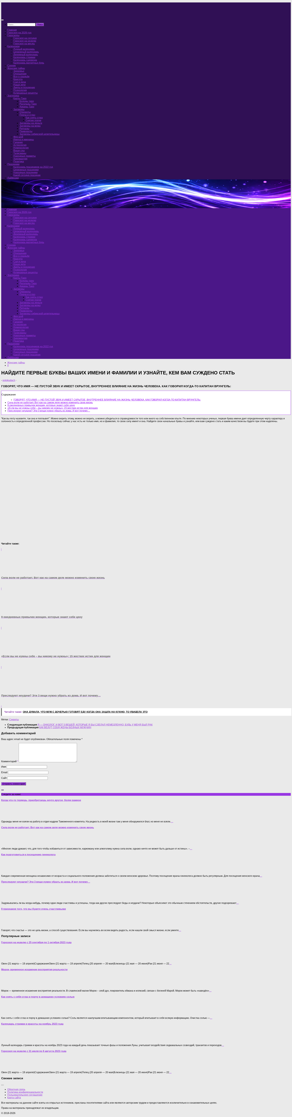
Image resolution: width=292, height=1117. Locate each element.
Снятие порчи (33, 120)
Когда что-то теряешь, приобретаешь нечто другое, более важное (41, 800)
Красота (18, 79)
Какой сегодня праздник (26, 175)
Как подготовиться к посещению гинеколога (28, 854)
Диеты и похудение (24, 87)
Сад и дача (19, 82)
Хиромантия (20, 158)
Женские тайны (16, 68)
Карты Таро (19, 98)
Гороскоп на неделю (24, 41)
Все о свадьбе (21, 76)
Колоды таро (26, 101)
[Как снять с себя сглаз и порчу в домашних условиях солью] (7, 1012)
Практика (18, 161)
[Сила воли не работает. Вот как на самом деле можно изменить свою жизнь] (7, 843)
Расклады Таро (28, 104)
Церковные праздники (26, 169)
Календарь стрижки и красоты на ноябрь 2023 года (32, 1024)
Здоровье (18, 71)
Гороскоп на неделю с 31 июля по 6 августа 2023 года (33, 1051)
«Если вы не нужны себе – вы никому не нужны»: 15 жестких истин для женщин (52, 408)
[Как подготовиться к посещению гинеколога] (7, 870)
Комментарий (9, 761)
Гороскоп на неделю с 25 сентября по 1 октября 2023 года (36, 942)
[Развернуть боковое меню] (2, 789)
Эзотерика (13, 95)
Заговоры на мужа (29, 126)
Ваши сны (19, 150)
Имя (3, 766)
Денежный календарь (25, 54)
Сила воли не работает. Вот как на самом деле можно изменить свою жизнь (50, 402)
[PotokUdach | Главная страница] (34, 14)
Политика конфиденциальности (25, 1092)
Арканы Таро (26, 106)
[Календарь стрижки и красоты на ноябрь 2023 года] (7, 1040)
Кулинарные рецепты (25, 93)
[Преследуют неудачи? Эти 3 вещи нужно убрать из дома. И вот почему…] (7, 898)
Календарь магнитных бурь (28, 63)
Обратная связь (16, 1089)
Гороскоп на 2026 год (19, 32)
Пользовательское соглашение (24, 1095)
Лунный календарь (24, 49)
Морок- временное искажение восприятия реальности (34, 969)
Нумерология (21, 147)
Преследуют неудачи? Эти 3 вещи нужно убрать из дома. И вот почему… (48, 410)
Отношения (19, 73)
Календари (13, 46)
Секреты (14, 719)
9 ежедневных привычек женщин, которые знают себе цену (41, 405)
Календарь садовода (25, 60)
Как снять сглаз (34, 117)
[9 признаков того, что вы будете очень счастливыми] (7, 925)
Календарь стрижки (24, 57)
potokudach (9, 380)
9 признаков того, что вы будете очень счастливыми (33, 909)
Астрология (19, 145)
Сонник (11, 65)
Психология (20, 90)
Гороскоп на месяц (24, 43)
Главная (12, 30)
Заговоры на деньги (30, 123)
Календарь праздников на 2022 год (33, 167)
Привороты (25, 131)
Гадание (18, 142)
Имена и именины (23, 139)
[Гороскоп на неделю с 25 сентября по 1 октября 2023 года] (7, 958)
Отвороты (25, 112)
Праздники (13, 164)
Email (4, 772)
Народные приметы (24, 156)
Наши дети (19, 84)
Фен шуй (18, 137)
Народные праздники (25, 172)
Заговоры (18, 109)
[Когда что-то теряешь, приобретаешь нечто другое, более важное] (7, 816)
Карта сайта (14, 1097)
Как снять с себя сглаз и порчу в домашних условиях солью (38, 996)
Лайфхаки (13, 178)
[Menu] (2, 19)
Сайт (4, 778)
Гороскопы (13, 35)
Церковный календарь (26, 52)
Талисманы (19, 153)
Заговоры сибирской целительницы (39, 134)
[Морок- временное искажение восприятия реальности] (7, 985)
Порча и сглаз (27, 115)
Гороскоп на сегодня (25, 38)
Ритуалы (24, 128)
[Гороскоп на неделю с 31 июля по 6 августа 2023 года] (7, 1067)
